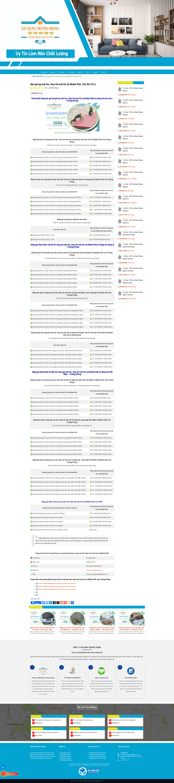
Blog (71, 764)
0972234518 (115, 735)
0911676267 (38, 735)
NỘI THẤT (62, 72)
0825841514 (123, 107)
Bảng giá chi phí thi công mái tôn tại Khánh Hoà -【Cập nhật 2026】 (72, 628)
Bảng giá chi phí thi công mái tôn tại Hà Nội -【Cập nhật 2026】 (42, 628)
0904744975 (123, 155)
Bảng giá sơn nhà (66, 754)
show (40, 93)
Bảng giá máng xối (66, 758)
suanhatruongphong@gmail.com (130, 754)
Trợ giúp (77, 764)
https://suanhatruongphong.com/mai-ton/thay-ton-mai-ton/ (57, 583)
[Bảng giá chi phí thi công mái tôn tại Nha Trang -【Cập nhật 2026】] (102, 618)
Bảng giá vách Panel (66, 760)
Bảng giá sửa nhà (66, 753)
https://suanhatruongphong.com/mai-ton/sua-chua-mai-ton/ (57, 589)
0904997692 (123, 239)
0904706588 (123, 275)
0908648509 (123, 95)
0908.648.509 (12, 774)
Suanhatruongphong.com (94, 570)
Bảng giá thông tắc (66, 756)
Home (34, 76)
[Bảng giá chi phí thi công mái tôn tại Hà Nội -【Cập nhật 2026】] (42, 618)
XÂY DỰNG (71, 72)
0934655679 (123, 143)
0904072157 (123, 118)
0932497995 (123, 203)
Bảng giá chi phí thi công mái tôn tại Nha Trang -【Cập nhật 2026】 (101, 628)
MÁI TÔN (39, 76)
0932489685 (123, 263)
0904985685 (123, 299)
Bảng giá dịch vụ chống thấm (98, 758)
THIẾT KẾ (80, 72)
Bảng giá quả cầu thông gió (97, 754)
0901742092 (123, 167)
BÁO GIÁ (95, 72)
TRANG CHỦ (44, 72)
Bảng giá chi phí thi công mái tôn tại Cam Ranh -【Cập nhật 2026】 (131, 628)
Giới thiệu (85, 764)
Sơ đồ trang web (103, 764)
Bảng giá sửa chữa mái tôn (97, 753)
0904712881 (123, 251)
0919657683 (77, 735)
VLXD (88, 72)
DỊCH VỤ (53, 72)
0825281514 (123, 191)
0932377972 (123, 215)
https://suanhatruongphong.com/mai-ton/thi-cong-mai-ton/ (57, 586)
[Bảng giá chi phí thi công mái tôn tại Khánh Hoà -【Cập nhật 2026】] (72, 618)
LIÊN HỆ (103, 72)
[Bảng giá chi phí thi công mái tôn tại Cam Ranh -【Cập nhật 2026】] (132, 618)
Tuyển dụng (93, 764)
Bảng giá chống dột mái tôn (98, 756)
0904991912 (123, 178)
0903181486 (123, 131)
